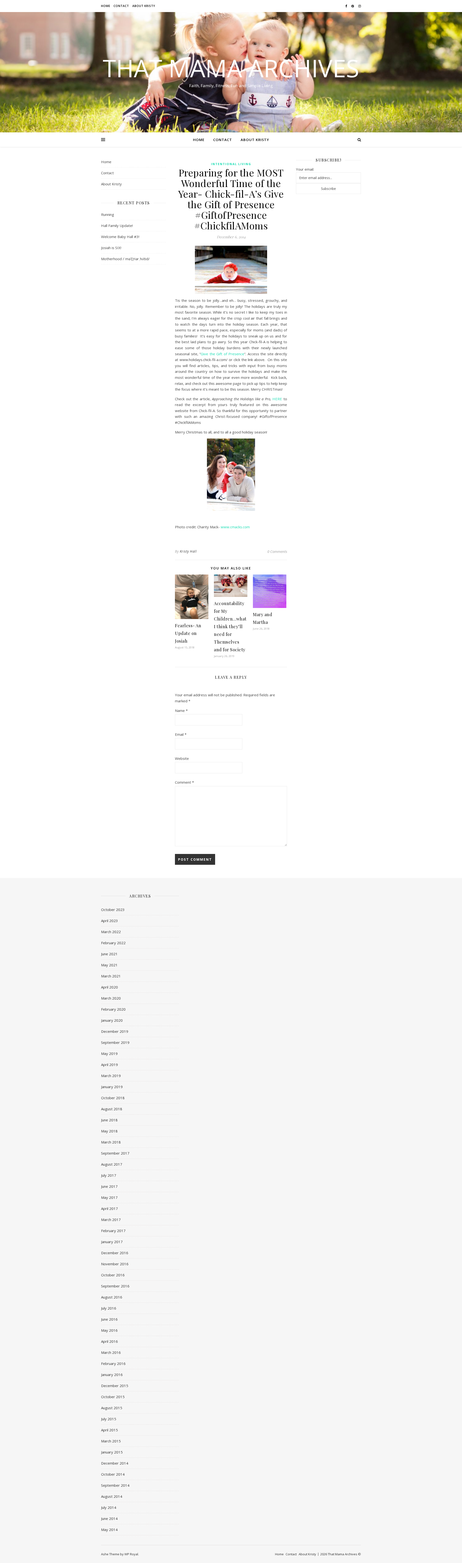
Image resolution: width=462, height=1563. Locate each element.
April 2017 (109, 1208)
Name (181, 710)
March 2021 (111, 976)
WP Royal (131, 1554)
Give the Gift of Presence (222, 353)
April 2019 (109, 1064)
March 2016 (111, 1352)
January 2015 (112, 1452)
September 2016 (115, 1286)
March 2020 (111, 998)
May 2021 (109, 964)
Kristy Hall (188, 551)
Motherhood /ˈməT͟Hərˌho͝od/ (125, 258)
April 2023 (109, 920)
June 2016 (109, 1319)
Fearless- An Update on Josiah (188, 633)
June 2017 (109, 1186)
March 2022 (111, 931)
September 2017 (115, 1153)
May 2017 (109, 1197)
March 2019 (111, 1075)
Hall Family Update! (117, 225)
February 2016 (113, 1363)
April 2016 (109, 1341)
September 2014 (115, 1485)
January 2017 (112, 1241)
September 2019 (115, 1042)
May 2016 (109, 1330)
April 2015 (109, 1429)
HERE (277, 398)
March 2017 (111, 1219)
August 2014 (111, 1496)
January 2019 (112, 1086)
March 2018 (111, 1142)
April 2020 (109, 987)
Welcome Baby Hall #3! (120, 236)
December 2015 (114, 1385)
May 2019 (109, 1053)
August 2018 (111, 1108)
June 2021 (109, 953)
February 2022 (113, 942)
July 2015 (108, 1418)
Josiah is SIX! (111, 247)
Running (107, 214)
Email (180, 734)
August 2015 (111, 1407)
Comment (184, 782)
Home (105, 6)
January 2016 (112, 1374)
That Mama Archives (231, 68)
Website (182, 758)
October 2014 (113, 1474)
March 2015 (111, 1441)
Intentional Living (231, 164)
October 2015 (113, 1396)
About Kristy (143, 6)
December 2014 (114, 1463)
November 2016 (114, 1263)
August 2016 (111, 1297)
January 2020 (112, 1020)
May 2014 (109, 1529)
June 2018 (109, 1119)
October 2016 (113, 1274)
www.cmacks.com (235, 526)
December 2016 (114, 1252)
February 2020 (113, 1009)
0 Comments (277, 551)
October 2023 (113, 909)
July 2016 (108, 1308)
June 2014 (109, 1518)
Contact (121, 6)
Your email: (305, 169)
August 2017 (111, 1164)
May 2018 (109, 1131)
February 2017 (113, 1230)
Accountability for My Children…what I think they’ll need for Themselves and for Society (230, 626)
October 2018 (113, 1097)
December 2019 (114, 1031)
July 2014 (108, 1507)
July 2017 (108, 1175)
